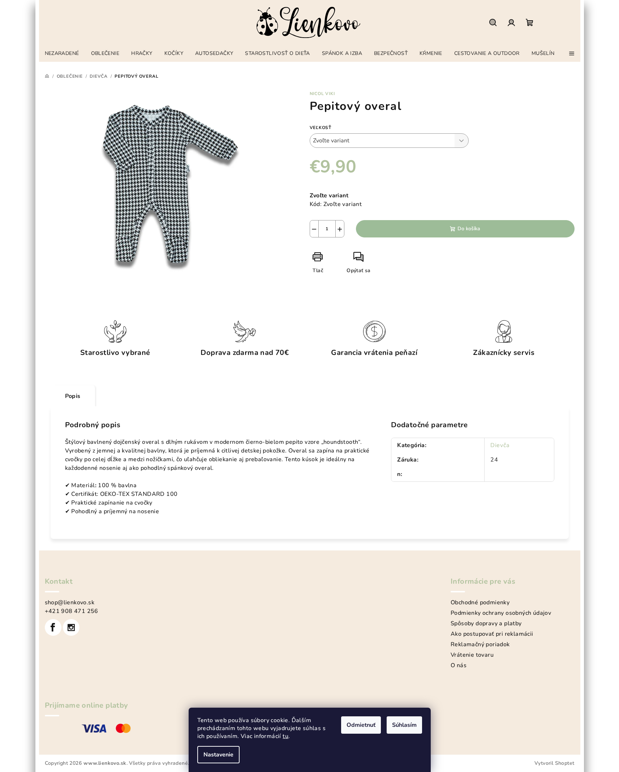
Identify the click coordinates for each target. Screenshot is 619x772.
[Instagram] (71, 627)
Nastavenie (218, 755)
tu (285, 736)
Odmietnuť (361, 725)
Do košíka (468, 228)
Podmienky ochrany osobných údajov (501, 613)
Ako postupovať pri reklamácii (492, 634)
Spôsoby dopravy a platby (486, 623)
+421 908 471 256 (71, 611)
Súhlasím (404, 725)
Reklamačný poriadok (480, 644)
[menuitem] (62, 51)
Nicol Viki (322, 93)
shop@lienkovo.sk (69, 602)
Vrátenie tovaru (472, 655)
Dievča (500, 445)
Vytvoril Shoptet (554, 763)
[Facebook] (53, 627)
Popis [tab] (73, 396)
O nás (459, 665)
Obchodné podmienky (480, 602)
